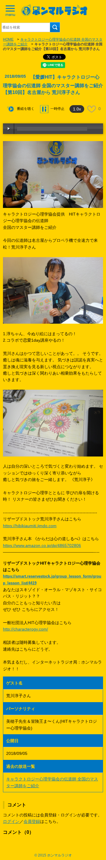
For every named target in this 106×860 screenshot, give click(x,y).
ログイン (11, 821)
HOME (8, 39)
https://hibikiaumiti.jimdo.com (30, 525)
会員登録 (32, 821)
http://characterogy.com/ (25, 629)
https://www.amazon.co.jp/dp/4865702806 (42, 545)
